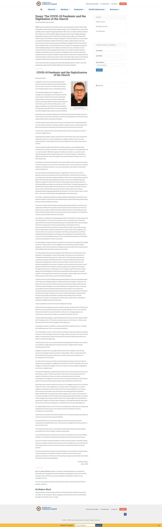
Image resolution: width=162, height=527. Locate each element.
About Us (51, 9)
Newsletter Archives (102, 26)
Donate (123, 4)
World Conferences (96, 9)
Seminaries (78, 9)
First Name (99, 50)
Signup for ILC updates (66, 525)
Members (64, 9)
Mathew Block (41, 22)
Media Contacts (100, 21)
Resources (114, 9)
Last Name (99, 55)
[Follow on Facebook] (125, 514)
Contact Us (114, 4)
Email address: (100, 62)
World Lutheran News (92, 4)
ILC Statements (104, 4)
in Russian (44, 478)
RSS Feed (100, 85)
